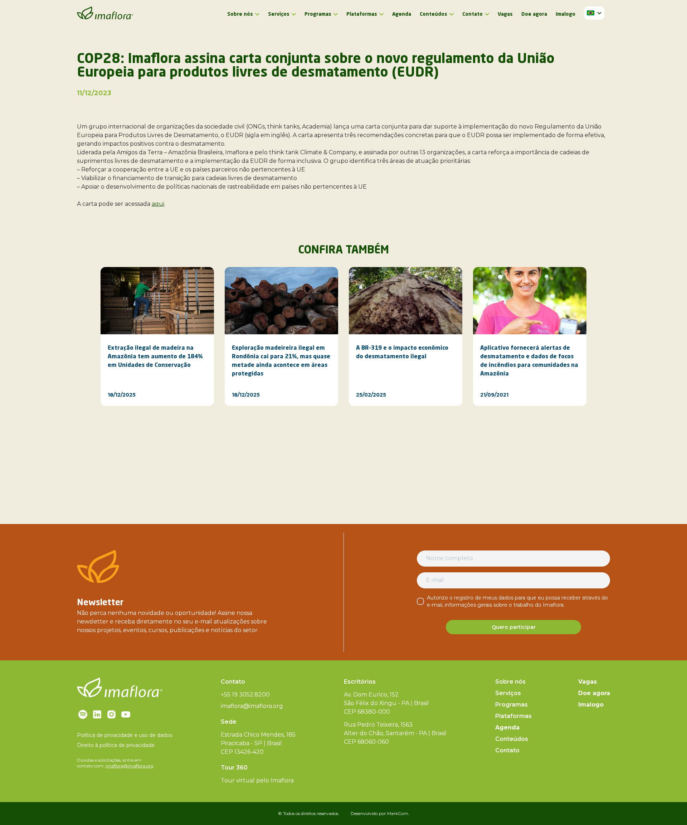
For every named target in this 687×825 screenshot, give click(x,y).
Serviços (278, 14)
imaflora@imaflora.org (130, 765)
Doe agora (534, 14)
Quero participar (514, 627)
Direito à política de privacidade (116, 745)
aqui (158, 203)
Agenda (401, 14)
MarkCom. (398, 813)
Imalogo (565, 14)
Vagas (505, 14)
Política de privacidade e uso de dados (124, 735)
